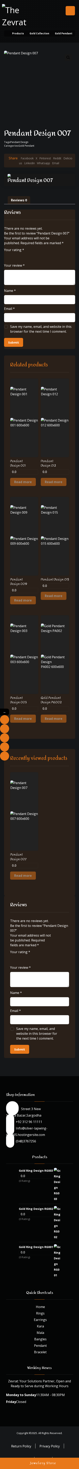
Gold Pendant (26, 145)
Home (40, 1307)
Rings (40, 1313)
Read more (23, 482)
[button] (70, 10)
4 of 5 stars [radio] (23, 256)
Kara (40, 1326)
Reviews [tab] (19, 200)
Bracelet (40, 1352)
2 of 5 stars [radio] (12, 256)
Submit (13, 342)
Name (10, 290)
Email (9, 308)
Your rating (14, 250)
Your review (14, 265)
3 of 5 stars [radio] (17, 256)
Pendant (40, 1345)
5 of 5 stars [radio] (29, 256)
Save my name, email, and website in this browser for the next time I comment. (41, 329)
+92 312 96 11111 (29, 1122)
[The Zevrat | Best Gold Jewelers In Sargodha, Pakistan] (18, 16)
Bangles (40, 1339)
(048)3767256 (26, 1141)
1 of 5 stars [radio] (6, 256)
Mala (40, 1332)
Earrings (40, 1320)
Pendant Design (19, 142)
